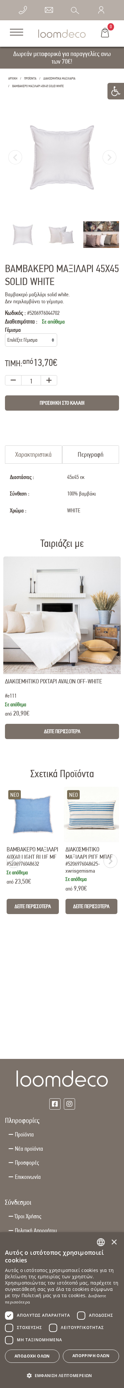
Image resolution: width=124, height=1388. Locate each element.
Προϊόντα (24, 1134)
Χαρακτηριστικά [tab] (33, 454)
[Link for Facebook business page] (55, 1104)
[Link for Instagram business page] (69, 1104)
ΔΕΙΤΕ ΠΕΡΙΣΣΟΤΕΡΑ (62, 731)
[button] (62, 1375)
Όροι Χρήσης (28, 1216)
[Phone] (23, 10)
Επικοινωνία (28, 1176)
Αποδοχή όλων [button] (32, 1356)
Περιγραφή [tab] (90, 454)
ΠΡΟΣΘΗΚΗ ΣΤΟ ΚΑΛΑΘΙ (62, 403)
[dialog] (62, 1310)
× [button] (114, 1242)
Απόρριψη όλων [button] (90, 1356)
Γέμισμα (13, 329)
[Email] (49, 10)
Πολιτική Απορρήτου (36, 1230)
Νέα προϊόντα (29, 1148)
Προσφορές (27, 1162)
